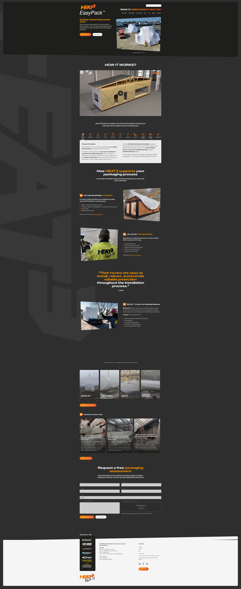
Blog (145, 13)
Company (125, 482)
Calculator (139, 13)
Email (82, 488)
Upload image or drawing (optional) (130, 501)
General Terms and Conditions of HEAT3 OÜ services (148, 558)
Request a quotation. (135, 255)
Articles (140, 547)
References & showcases (88, 405)
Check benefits (85, 34)
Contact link (141, 553)
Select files (141, 508)
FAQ (149, 13)
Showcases (131, 13)
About (153, 13)
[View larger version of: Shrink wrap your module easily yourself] (142, 204)
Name (82, 482)
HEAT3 (140, 549)
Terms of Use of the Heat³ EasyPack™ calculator (149, 555)
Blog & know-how (86, 458)
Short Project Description (86, 501)
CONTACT (159, 13)
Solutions (124, 13)
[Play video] (120, 93)
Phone (124, 488)
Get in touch (97, 34)
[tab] (83, 136)
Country (83, 494)
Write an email (101, 517)
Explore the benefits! (96, 214)
